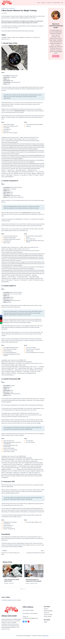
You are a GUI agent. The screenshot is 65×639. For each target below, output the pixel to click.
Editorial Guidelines (48, 610)
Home (38, 2)
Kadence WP (45, 635)
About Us (49, 2)
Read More (55, 56)
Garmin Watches (4, 8)
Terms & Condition (48, 614)
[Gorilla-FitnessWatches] (7, 2)
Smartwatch (12, 8)
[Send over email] (1, 323)
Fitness (45, 622)
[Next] (41, 576)
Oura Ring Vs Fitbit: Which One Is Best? (36, 551)
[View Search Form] (62, 3)
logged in (9, 600)
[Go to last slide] (5, 576)
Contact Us (43, 2)
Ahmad (6, 583)
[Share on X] (1, 318)
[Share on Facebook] (1, 316)
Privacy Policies (56, 2)
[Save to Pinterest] (1, 321)
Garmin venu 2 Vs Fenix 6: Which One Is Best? (10, 552)
